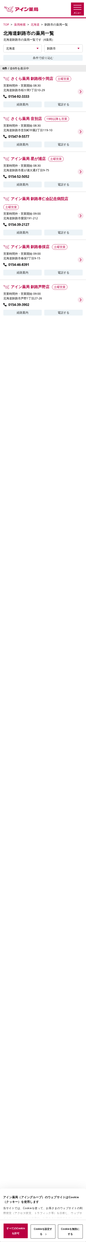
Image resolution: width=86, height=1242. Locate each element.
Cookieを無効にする (70, 1232)
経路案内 (22, 104)
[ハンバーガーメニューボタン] (77, 9)
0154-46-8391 (18, 264)
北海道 (35, 24)
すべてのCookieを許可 (15, 1231)
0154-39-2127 (18, 224)
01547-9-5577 (18, 136)
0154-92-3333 (18, 96)
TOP (6, 24)
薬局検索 (20, 24)
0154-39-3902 (18, 304)
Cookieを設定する (43, 1232)
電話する (63, 104)
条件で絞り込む (43, 58)
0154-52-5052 (18, 176)
